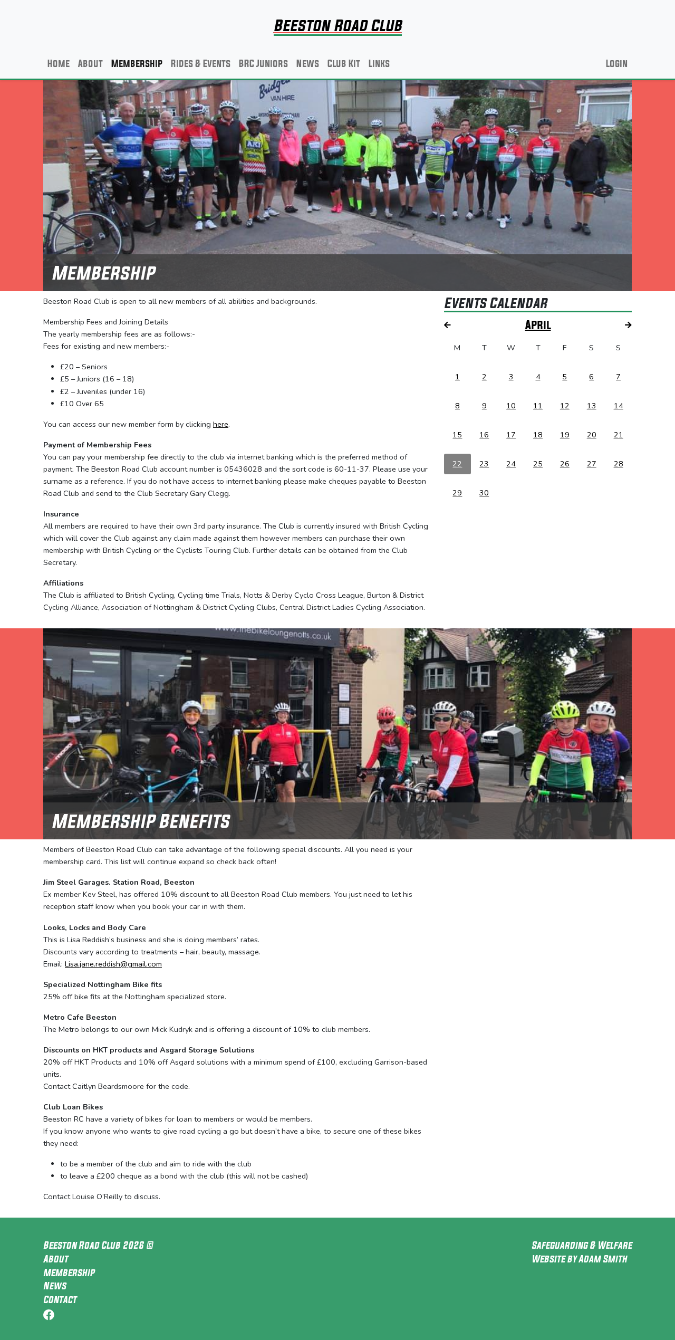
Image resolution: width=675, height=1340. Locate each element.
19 (565, 434)
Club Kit (343, 63)
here (220, 424)
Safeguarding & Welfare (582, 1245)
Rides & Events (200, 63)
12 (565, 405)
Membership (136, 63)
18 (538, 434)
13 (591, 405)
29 (457, 492)
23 (484, 463)
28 (618, 463)
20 (591, 434)
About (90, 63)
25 (538, 463)
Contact (59, 1299)
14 (618, 405)
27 (591, 463)
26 (565, 463)
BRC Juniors (263, 63)
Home (58, 63)
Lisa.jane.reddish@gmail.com (113, 964)
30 (484, 492)
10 (511, 405)
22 (457, 463)
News (307, 63)
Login (617, 63)
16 (484, 434)
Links (379, 63)
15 (457, 434)
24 (511, 463)
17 (511, 434)
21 (618, 434)
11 (538, 405)
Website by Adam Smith (579, 1258)
